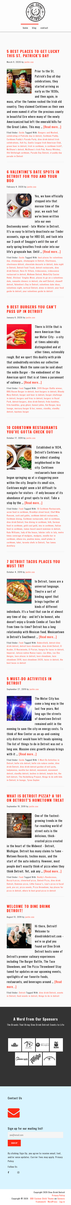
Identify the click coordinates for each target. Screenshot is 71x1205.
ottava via (21, 538)
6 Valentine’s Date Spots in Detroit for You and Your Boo (33, 176)
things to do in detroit (49, 995)
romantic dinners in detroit (25, 281)
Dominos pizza (21, 883)
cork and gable (23, 515)
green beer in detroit (17, 146)
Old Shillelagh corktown (18, 152)
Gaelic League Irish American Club (44, 142)
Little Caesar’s (36, 883)
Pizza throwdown (41, 887)
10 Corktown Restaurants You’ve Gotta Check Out (32, 429)
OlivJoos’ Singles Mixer (24, 277)
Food (21, 388)
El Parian (33, 649)
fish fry (23, 142)
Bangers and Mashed (48, 132)
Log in (62, 1201)
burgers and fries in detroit (30, 398)
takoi (19, 542)
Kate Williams (13, 532)
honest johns (38, 404)
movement (42, 770)
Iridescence (41, 270)
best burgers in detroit (45, 391)
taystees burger (21, 411)
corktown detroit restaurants (44, 515)
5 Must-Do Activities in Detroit (29, 681)
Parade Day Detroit (40, 152)
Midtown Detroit (34, 274)
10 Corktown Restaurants (48, 508)
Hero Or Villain (27, 270)
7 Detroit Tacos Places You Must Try (33, 563)
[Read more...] (52, 127)
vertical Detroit (30, 287)
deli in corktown (52, 518)
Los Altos (47, 652)
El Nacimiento (20, 649)
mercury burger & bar (25, 408)
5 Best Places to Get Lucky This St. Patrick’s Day (33, 53)
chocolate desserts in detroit (39, 264)
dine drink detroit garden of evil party (38, 766)
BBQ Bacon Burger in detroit (20, 391)
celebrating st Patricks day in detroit (24, 135)
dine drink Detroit (36, 401)
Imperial (11, 652)
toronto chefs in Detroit (33, 542)
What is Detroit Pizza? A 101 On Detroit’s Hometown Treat (35, 798)
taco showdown (44, 656)
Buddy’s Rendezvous (46, 877)
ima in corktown (46, 525)
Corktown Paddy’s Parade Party (21, 139)
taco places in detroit (25, 656)
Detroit (22, 992)
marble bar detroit (27, 770)
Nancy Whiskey (53, 149)
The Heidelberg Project (30, 776)
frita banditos (13, 404)
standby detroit (21, 773)
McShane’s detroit (15, 149)
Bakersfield (42, 642)
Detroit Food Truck (26, 267)
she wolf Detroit (46, 281)
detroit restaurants (44, 267)
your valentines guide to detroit (38, 291)
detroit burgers (19, 401)
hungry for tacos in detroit (51, 649)
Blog (34, 27)
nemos (39, 408)
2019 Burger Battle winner (49, 388)
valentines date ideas (50, 284)
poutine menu (33, 538)
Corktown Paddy (50, 135)
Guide (21, 132)
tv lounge (21, 780)
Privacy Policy (58, 1195)
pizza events (26, 887)
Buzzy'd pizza (13, 880)
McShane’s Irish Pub (35, 149)
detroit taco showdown (30, 646)
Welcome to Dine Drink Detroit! (28, 908)
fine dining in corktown (36, 522)
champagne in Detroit (34, 260)
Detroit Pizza (43, 880)
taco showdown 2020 (33, 659)
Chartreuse (50, 260)
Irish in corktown (36, 146)
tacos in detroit (51, 659)
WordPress (52, 1201)
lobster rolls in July (48, 532)
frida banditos (52, 401)
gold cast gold (30, 525)
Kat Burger (50, 404)
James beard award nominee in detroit (42, 528)
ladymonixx (12, 770)
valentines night (14, 287)
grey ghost (26, 404)
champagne (16, 260)
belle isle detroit (22, 763)
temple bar (52, 773)
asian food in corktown (17, 512)
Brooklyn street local (39, 512)
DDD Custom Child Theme (42, 1198)
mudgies (38, 535)
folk (49, 522)
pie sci (15, 887)
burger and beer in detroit (32, 394)
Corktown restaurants (33, 518)
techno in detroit (38, 773)
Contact (44, 27)
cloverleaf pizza (28, 880)
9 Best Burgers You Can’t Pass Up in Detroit (32, 309)
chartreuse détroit (15, 264)
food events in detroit (27, 995)
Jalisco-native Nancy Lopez (29, 652)
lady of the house (29, 532)
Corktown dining (14, 518)
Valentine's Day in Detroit (26, 284)
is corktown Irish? (53, 146)
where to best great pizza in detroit (39, 890)
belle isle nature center (43, 763)
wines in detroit (46, 287)
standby (47, 408)
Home (25, 27)
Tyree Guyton (33, 780)
